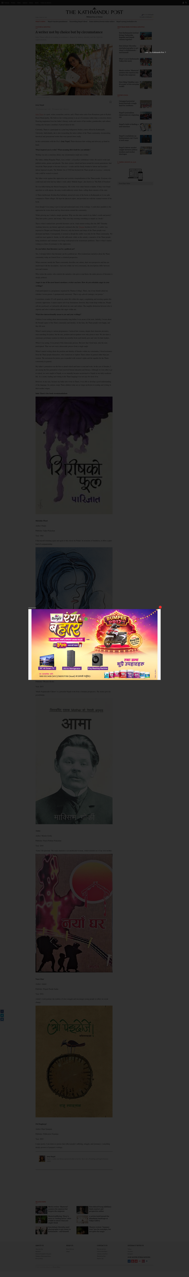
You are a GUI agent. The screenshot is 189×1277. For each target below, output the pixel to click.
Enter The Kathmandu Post (155, 52)
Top (185, 1262)
